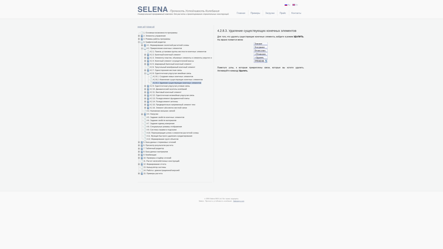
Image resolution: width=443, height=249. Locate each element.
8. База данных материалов (155, 152)
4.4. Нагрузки (152, 114)
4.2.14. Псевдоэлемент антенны (164, 101)
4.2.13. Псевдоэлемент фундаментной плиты (169, 98)
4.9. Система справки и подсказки (162, 130)
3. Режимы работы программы (156, 39)
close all (151, 26)
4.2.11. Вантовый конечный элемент (165, 92)
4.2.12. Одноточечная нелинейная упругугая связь (172, 95)
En (297, 4)
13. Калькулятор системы (154, 167)
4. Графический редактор (154, 42)
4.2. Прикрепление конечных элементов (164, 48)
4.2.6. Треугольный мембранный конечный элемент (172, 67)
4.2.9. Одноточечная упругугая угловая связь (170, 86)
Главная (241, 13)
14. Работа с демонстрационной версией (161, 170)
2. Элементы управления (154, 36)
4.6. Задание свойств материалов (161, 120)
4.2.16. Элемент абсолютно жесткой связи (168, 108)
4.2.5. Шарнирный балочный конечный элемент (170, 64)
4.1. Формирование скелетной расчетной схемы (168, 45)
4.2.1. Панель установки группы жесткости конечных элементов (178, 51)
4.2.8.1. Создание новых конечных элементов (173, 76)
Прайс (283, 13)
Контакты (296, 13)
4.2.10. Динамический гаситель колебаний (168, 89)
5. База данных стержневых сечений (159, 142)
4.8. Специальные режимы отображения (164, 127)
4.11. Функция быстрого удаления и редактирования (169, 136)
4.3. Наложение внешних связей (161, 111)
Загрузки (269, 13)
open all (141, 26)
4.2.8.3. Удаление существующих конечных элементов (177, 83)
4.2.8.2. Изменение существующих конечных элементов (178, 80)
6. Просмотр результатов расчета (158, 145)
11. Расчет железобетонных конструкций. (161, 161)
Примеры (255, 13)
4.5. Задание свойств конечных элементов (165, 117)
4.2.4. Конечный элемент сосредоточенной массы (172, 61)
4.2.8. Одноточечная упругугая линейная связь (170, 73)
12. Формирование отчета (154, 164)
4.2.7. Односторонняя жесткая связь (166, 70)
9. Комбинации (149, 155)
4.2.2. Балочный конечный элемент (165, 55)
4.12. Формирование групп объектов (162, 139)
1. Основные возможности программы (160, 33)
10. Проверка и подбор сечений (157, 158)
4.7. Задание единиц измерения (160, 123)
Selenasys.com (238, 201)
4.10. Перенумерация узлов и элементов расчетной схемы (173, 133)
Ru (289, 4)
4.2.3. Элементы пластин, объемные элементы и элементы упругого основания (185, 58)
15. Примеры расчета (152, 173)
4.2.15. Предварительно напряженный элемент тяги (172, 105)
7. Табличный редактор (153, 148)
